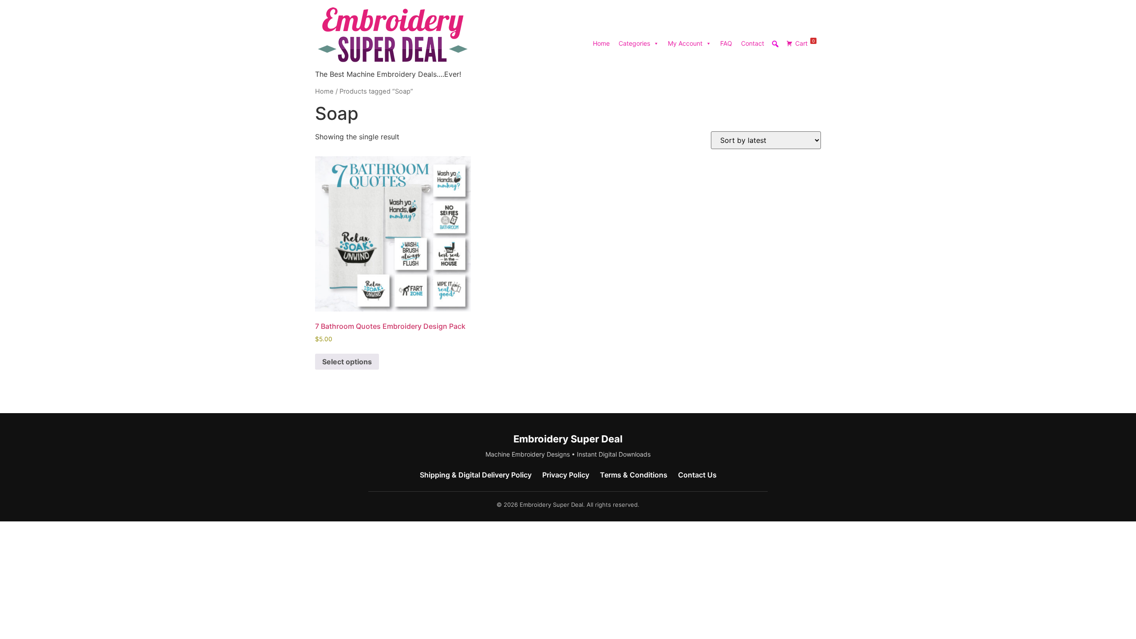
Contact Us (697, 474)
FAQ (726, 43)
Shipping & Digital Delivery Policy (476, 474)
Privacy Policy (565, 474)
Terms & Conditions (633, 474)
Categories (634, 43)
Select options (347, 361)
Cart (805, 42)
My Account (685, 43)
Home (601, 43)
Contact (752, 43)
